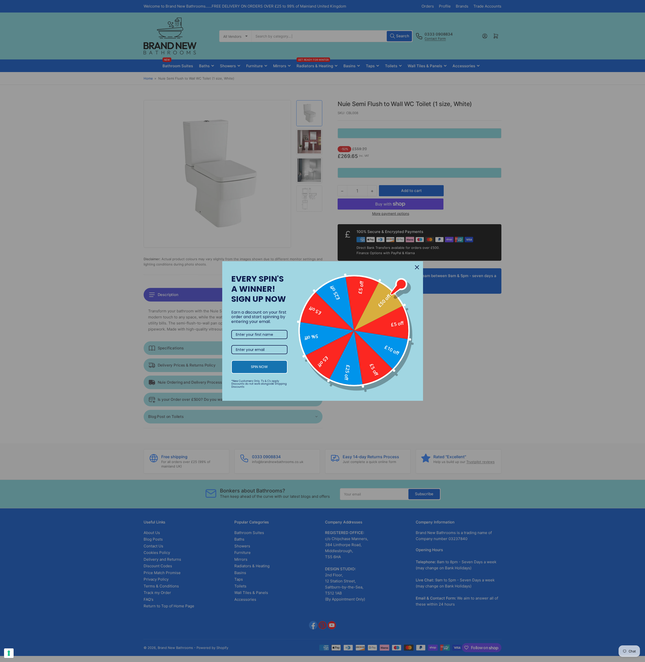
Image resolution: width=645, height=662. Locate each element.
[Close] (417, 267)
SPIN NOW (259, 366)
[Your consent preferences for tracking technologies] (9, 653)
